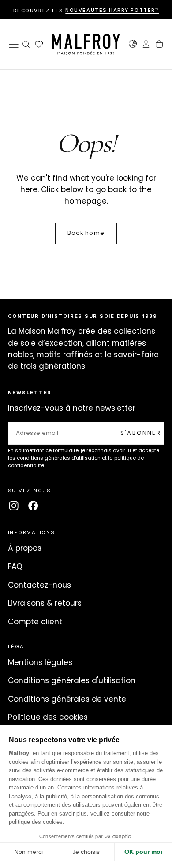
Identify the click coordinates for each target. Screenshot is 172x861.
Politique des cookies (48, 717)
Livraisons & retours (45, 603)
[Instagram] (13, 505)
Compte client (35, 621)
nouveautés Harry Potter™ (112, 11)
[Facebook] (33, 505)
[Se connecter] (146, 45)
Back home (86, 233)
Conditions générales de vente (67, 699)
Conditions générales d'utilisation (71, 680)
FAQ (15, 566)
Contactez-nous (39, 585)
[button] (13, 44)
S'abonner (140, 433)
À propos (24, 548)
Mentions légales (40, 662)
